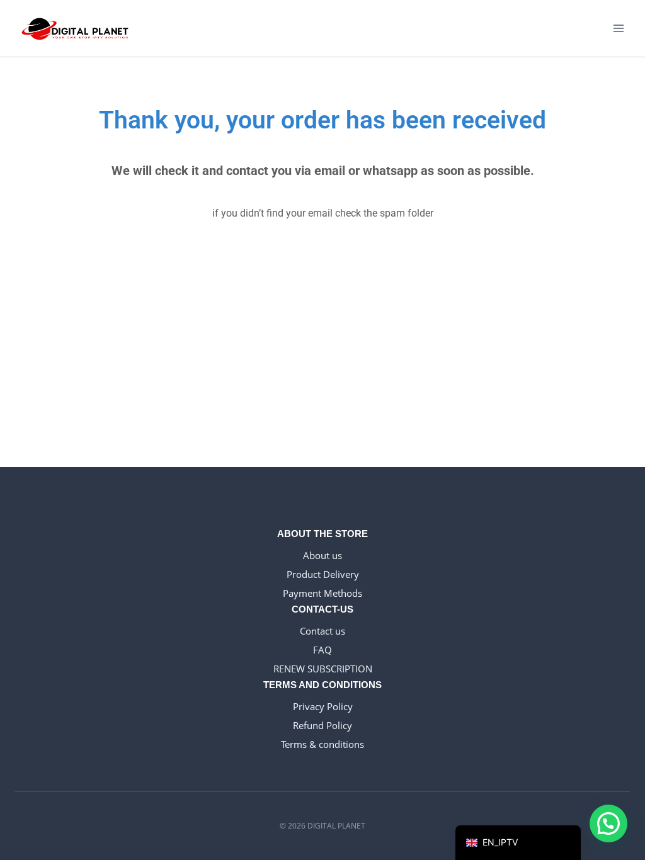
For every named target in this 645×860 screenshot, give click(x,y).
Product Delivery (323, 574)
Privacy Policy (323, 706)
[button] (608, 823)
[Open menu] (618, 28)
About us (322, 555)
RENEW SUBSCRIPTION (322, 668)
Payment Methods (322, 593)
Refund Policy (322, 725)
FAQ (322, 649)
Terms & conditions (322, 744)
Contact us (322, 631)
